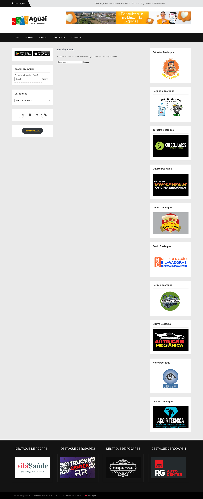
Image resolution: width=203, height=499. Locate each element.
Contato (75, 37)
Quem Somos (59, 37)
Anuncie (43, 37)
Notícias (29, 37)
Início (17, 37)
